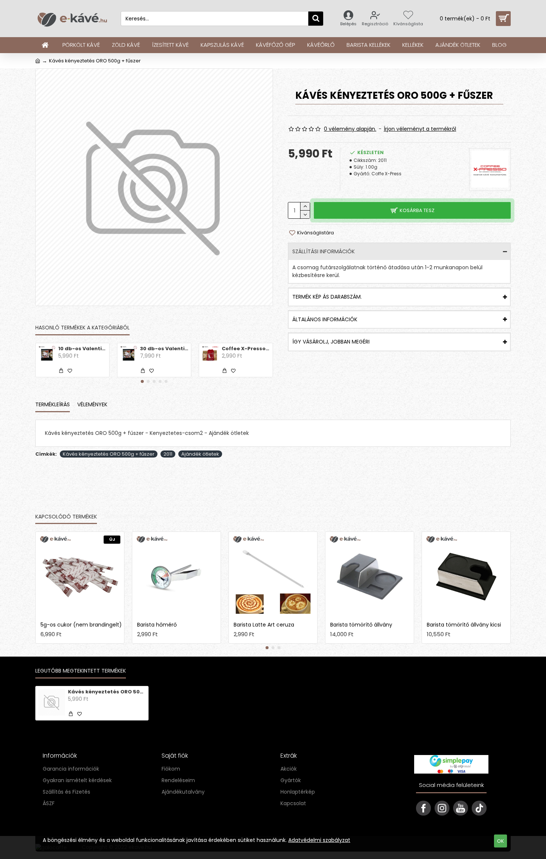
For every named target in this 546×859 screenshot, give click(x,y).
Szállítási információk (323, 251)
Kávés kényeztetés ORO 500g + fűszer (109, 454)
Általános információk (324, 319)
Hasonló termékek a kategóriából (82, 328)
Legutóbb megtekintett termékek (80, 671)
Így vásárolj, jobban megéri (331, 341)
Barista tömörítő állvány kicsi (464, 624)
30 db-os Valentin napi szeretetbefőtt (164, 349)
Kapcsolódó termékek (66, 517)
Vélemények (92, 404)
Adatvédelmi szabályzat (319, 840)
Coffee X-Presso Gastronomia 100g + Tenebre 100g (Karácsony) (246, 349)
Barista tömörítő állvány (361, 624)
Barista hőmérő (157, 624)
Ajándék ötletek (200, 454)
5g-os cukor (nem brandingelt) (81, 624)
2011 (167, 454)
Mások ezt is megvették (136, 517)
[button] (142, 381)
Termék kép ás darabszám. (327, 296)
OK (500, 841)
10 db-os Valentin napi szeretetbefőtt (82, 349)
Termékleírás (52, 404)
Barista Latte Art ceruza (264, 624)
